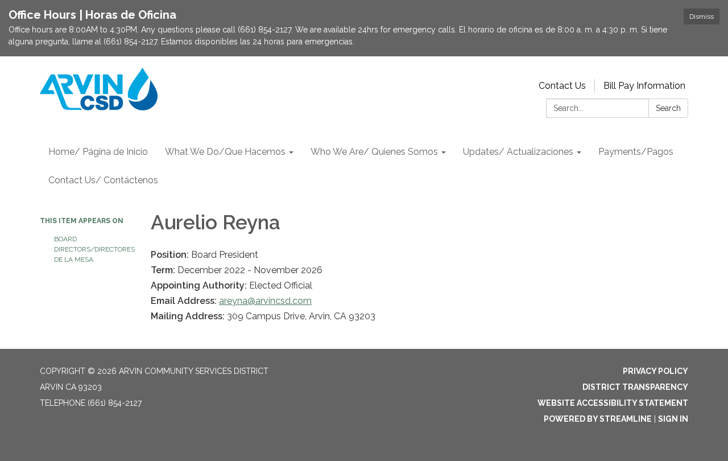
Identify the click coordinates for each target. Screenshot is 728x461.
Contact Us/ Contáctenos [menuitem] (103, 180)
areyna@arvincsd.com (265, 300)
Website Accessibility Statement (612, 403)
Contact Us (562, 85)
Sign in (673, 418)
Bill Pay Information (644, 85)
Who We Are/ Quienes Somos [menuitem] (374, 151)
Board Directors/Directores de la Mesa (94, 249)
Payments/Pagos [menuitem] (635, 151)
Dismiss (701, 16)
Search (668, 108)
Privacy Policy (655, 371)
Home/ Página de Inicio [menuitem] (98, 151)
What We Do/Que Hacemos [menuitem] (225, 151)
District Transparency (635, 387)
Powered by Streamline (598, 418)
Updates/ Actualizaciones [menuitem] (518, 151)
